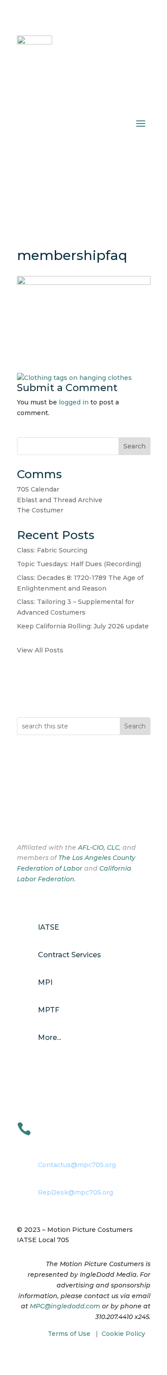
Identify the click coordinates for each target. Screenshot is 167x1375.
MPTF (48, 1010)
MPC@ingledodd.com (65, 1306)
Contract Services (69, 955)
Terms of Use (69, 1334)
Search (134, 446)
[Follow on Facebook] (24, 818)
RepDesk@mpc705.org (75, 1192)
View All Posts (40, 650)
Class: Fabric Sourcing (52, 550)
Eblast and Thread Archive (59, 500)
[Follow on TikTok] (60, 818)
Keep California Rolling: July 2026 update (83, 626)
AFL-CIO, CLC (98, 847)
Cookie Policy (123, 1334)
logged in (74, 402)
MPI (45, 982)
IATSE (48, 927)
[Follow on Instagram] (42, 818)
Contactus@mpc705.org (77, 1165)
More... (49, 1037)
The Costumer (40, 510)
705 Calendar (38, 489)
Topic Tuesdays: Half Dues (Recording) (79, 564)
